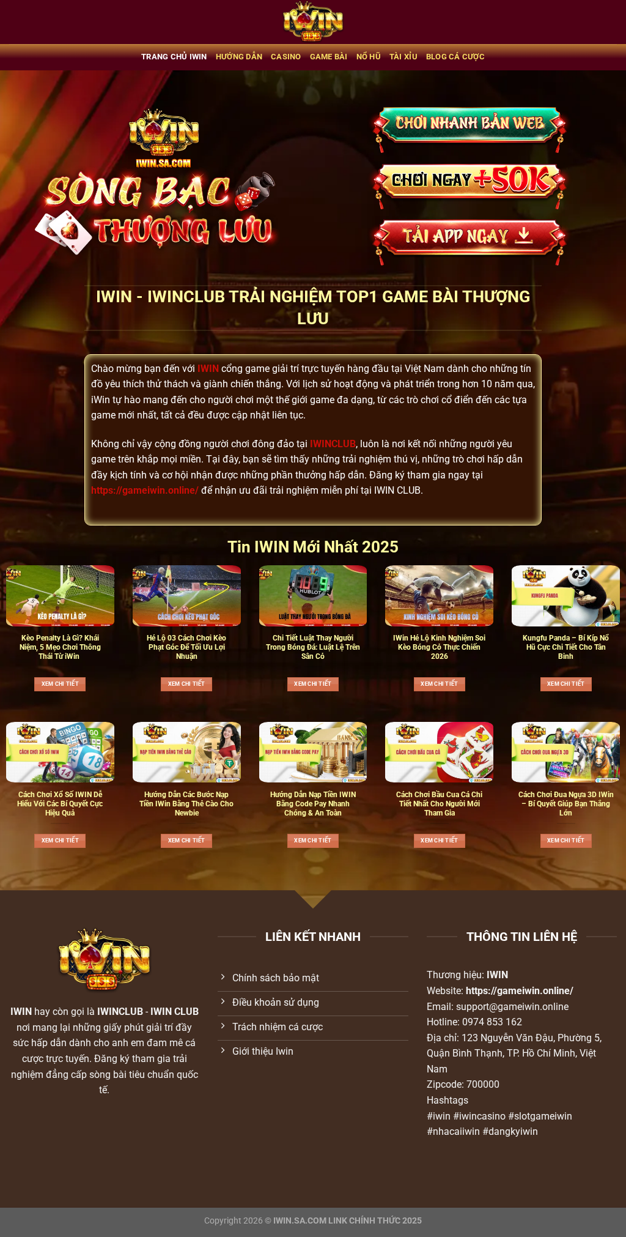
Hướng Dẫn (239, 56)
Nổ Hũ (368, 56)
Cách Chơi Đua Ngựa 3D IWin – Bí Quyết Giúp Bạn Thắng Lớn (566, 803)
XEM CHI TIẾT (60, 684)
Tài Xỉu (403, 56)
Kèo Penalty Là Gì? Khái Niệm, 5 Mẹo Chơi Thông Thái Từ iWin (60, 647)
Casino (286, 56)
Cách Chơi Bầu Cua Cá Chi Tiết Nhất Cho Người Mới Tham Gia (439, 803)
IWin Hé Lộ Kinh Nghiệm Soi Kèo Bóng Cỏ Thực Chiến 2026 (439, 647)
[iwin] (313, 22)
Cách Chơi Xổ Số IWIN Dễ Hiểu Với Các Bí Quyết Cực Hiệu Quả (60, 803)
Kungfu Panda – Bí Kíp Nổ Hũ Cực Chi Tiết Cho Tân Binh (566, 647)
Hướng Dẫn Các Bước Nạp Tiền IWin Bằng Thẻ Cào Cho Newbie (186, 803)
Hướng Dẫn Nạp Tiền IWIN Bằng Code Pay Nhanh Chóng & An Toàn (313, 803)
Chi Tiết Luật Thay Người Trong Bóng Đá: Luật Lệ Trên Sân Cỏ (313, 647)
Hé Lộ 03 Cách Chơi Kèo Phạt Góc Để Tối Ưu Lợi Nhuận (186, 647)
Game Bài (329, 56)
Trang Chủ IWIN (174, 56)
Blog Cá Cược (455, 56)
